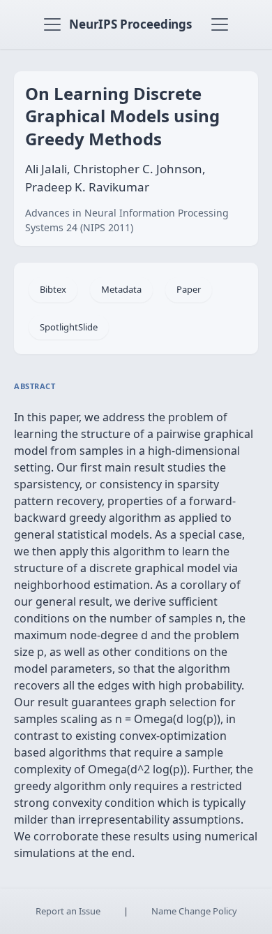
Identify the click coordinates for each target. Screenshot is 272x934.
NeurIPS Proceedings (130, 24)
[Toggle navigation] (52, 24)
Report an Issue (68, 911)
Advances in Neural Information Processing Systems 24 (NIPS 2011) (127, 220)
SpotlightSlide (69, 327)
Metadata (121, 289)
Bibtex (53, 289)
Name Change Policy (194, 911)
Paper (188, 289)
